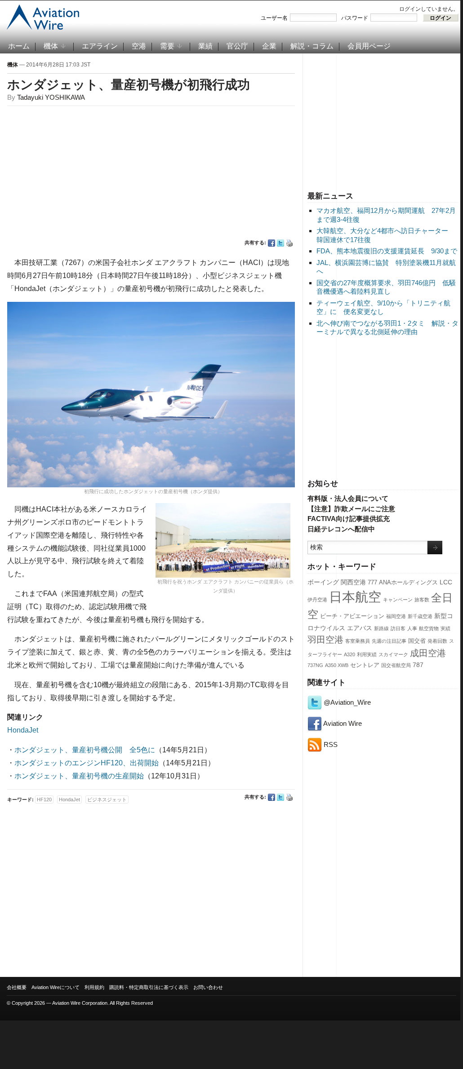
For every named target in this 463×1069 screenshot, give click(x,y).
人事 (412, 628)
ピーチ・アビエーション (352, 616)
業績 (205, 46)
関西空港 (353, 582)
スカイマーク (393, 654)
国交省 (417, 641)
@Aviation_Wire (346, 702)
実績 (445, 628)
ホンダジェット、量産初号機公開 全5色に (84, 750)
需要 (167, 46)
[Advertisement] (383, 121)
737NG (315, 665)
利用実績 (367, 654)
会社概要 (17, 987)
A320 (349, 654)
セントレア (364, 665)
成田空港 (428, 653)
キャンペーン (398, 599)
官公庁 (237, 46)
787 (418, 664)
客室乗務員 (357, 641)
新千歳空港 (420, 616)
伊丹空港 (317, 599)
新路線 (381, 628)
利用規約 (94, 987)
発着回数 (437, 641)
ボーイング (323, 582)
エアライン (100, 46)
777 (372, 582)
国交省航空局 (396, 665)
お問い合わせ (208, 987)
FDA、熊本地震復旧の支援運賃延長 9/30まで (386, 251)
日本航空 (355, 596)
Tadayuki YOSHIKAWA (51, 97)
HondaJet (22, 730)
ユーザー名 (274, 18)
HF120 (44, 799)
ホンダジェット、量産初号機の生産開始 (79, 776)
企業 (269, 46)
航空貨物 (429, 628)
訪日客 (398, 628)
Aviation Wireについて (55, 987)
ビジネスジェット (107, 799)
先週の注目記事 (389, 641)
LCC (446, 582)
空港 (139, 46)
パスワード (354, 18)
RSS (330, 744)
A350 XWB (336, 665)
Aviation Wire (342, 723)
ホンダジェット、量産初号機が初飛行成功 (128, 85)
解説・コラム (312, 46)
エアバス (359, 628)
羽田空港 (325, 640)
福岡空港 (396, 616)
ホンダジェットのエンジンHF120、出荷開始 (86, 763)
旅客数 (421, 599)
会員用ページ (369, 46)
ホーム (19, 46)
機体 (51, 46)
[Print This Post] (289, 243)
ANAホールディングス (408, 582)
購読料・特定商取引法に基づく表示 (148, 987)
